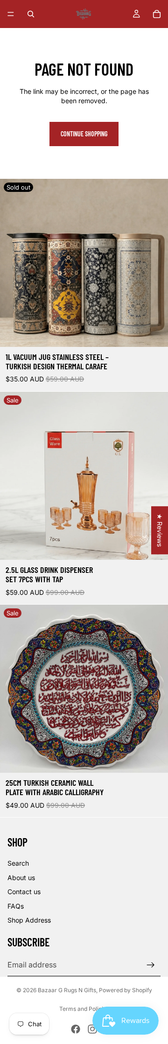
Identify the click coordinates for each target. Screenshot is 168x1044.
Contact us (24, 892)
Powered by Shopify (125, 990)
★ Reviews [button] (160, 530)
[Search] (31, 14)
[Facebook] (75, 1029)
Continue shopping (84, 134)
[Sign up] (151, 965)
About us (21, 878)
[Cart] (157, 14)
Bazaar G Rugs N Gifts (67, 990)
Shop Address (29, 920)
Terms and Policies (84, 1008)
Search (18, 863)
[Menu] (10, 14)
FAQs (15, 906)
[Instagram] (92, 1029)
